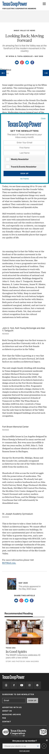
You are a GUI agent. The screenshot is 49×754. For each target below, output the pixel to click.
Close (43, 118)
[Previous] (3, 73)
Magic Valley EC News (24, 30)
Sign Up (24, 173)
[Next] (46, 73)
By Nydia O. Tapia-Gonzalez (19, 56)
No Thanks (24, 179)
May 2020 (39, 56)
